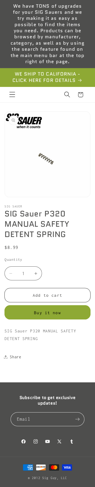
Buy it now (47, 312)
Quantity (13, 259)
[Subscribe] (77, 419)
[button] (12, 94)
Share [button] (15, 357)
